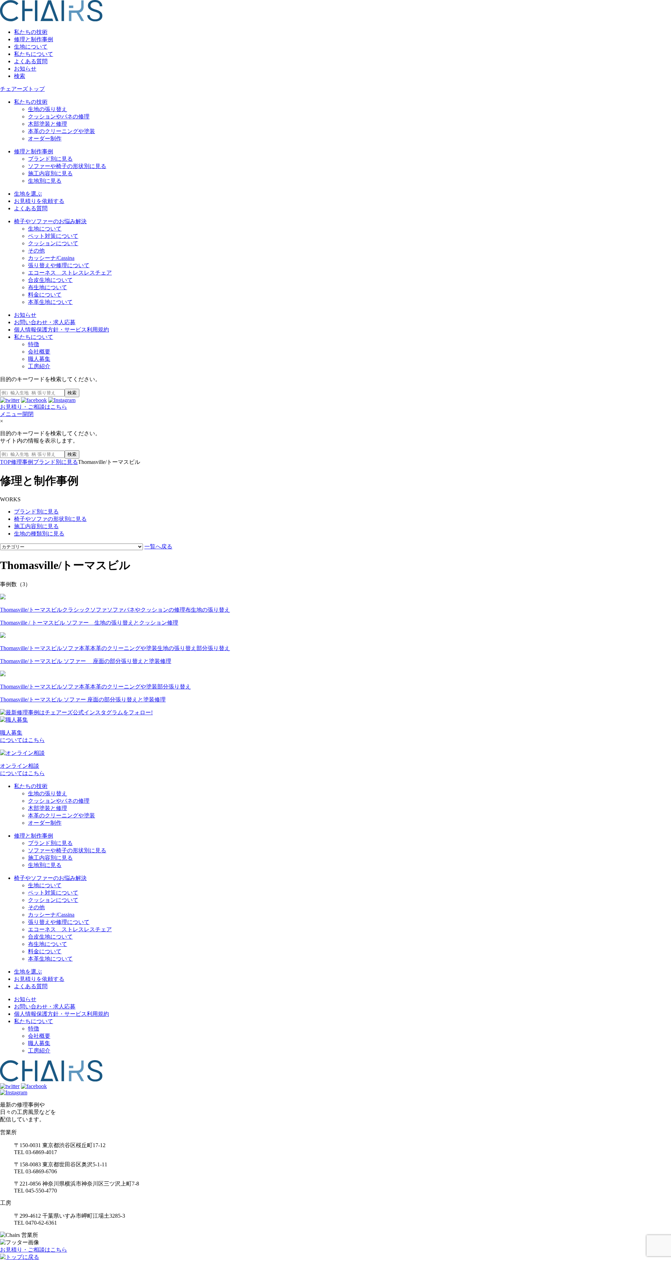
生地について (31, 47)
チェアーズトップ (22, 89)
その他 (36, 251)
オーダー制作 (45, 138)
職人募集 (39, 359)
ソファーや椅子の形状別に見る (67, 166)
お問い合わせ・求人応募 (44, 322)
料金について (45, 295)
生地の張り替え (47, 109)
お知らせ (25, 69)
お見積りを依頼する (39, 201)
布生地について (47, 287)
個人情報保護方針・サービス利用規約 (61, 330)
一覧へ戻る (158, 546)
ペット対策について (53, 236)
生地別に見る (45, 181)
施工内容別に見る (50, 173)
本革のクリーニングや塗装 (61, 131)
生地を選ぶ (28, 194)
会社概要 (39, 352)
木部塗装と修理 (47, 124)
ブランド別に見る (50, 159)
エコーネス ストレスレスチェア (70, 273)
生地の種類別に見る (39, 534)
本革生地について (50, 302)
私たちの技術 (31, 32)
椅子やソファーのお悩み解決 (50, 221)
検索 (19, 76)
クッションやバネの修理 (58, 116)
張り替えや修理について (58, 265)
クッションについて (53, 243)
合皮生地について (50, 280)
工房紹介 (39, 366)
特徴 (33, 344)
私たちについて (33, 54)
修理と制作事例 (33, 39)
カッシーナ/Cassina (51, 258)
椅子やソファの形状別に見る (50, 519)
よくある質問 (31, 61)
